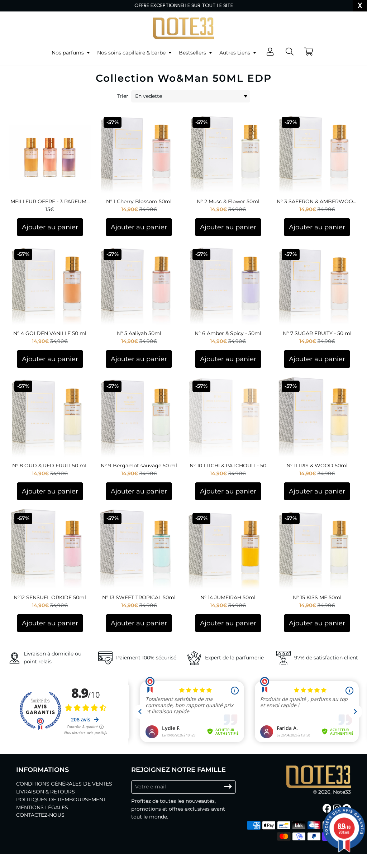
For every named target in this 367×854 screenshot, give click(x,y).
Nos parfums (68, 52)
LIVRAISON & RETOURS (45, 791)
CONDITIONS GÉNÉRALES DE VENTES (64, 784)
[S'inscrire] (227, 787)
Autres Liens (235, 52)
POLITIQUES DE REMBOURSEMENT (61, 799)
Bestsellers (193, 52)
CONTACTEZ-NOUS (40, 815)
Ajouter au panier (50, 227)
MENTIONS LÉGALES (42, 807)
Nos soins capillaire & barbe (132, 52)
